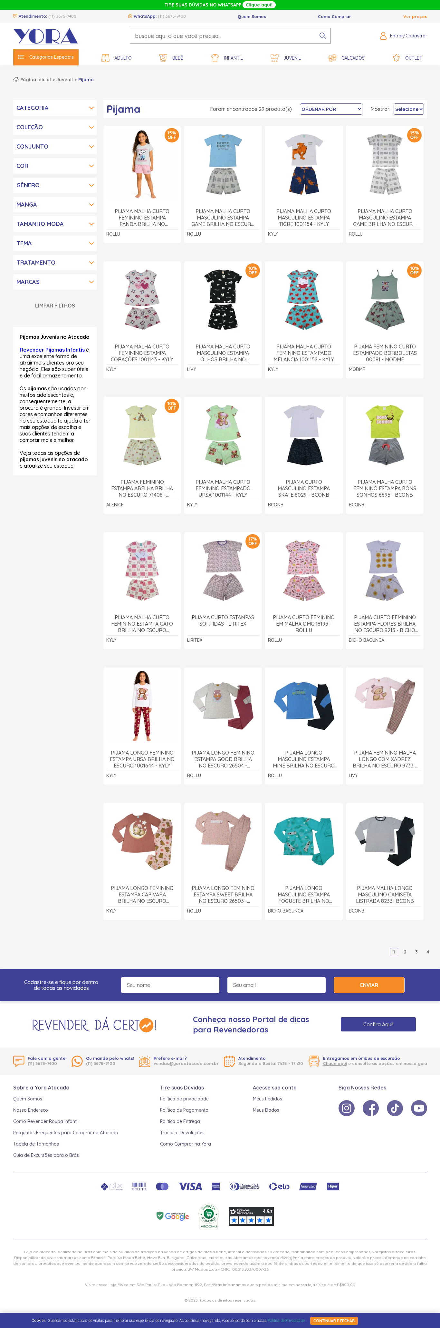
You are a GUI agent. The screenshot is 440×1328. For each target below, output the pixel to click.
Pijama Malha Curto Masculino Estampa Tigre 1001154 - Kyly (303, 217)
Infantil (233, 58)
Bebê (177, 58)
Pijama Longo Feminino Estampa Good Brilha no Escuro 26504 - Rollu (223, 759)
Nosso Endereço (30, 1110)
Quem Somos (252, 16)
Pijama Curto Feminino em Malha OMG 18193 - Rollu (304, 623)
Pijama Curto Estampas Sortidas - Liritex (223, 620)
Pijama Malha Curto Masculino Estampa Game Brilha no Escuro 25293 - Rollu (223, 218)
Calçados (353, 58)
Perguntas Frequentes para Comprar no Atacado (65, 1133)
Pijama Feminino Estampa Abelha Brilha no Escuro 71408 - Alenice (142, 488)
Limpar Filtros (55, 305)
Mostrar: (380, 109)
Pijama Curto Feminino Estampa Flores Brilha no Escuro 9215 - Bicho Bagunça (385, 624)
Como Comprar (334, 16)
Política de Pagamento (184, 1110)
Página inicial (35, 80)
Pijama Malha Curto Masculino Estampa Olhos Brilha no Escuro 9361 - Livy (223, 353)
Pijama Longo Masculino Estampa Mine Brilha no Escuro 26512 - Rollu (304, 759)
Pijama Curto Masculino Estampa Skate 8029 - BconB (304, 488)
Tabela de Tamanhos (36, 1144)
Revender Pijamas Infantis (52, 350)
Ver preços (415, 16)
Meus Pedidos (267, 1099)
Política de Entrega (180, 1121)
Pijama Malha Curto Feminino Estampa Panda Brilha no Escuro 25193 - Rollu (142, 218)
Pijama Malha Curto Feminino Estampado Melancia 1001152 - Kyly (303, 353)
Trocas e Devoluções (182, 1133)
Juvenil (292, 58)
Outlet (413, 58)
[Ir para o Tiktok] (395, 1108)
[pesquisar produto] (323, 36)
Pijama (86, 80)
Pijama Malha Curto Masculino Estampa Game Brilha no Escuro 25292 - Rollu (384, 218)
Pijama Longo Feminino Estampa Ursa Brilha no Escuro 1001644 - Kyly (142, 759)
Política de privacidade (184, 1099)
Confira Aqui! (378, 1024)
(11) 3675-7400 (62, 16)
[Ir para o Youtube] (419, 1108)
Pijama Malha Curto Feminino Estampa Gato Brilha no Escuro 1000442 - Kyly (142, 624)
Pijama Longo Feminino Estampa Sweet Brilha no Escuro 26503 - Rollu (223, 894)
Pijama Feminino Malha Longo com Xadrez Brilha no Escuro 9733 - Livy (385, 759)
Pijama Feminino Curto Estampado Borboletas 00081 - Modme (385, 353)
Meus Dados (266, 1110)
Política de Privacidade (286, 1320)
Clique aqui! (259, 5)
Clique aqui (335, 1063)
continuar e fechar (334, 1320)
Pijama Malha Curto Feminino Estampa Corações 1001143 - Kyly (142, 353)
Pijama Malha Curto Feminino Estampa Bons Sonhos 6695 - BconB (384, 488)
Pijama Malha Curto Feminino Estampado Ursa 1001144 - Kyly (223, 488)
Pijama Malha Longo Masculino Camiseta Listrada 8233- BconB (385, 894)
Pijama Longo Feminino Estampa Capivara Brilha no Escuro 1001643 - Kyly (142, 894)
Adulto (123, 58)
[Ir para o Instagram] (347, 1108)
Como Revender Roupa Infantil (46, 1121)
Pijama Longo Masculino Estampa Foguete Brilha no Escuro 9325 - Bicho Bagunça (303, 894)
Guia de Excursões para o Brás (46, 1155)
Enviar (369, 985)
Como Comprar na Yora (185, 1144)
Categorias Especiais (51, 57)
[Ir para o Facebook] (371, 1108)
